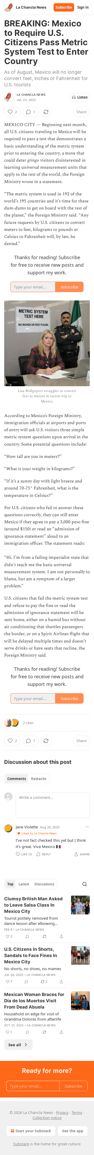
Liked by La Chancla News (39, 833)
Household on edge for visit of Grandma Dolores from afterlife (32, 1016)
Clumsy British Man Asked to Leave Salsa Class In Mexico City (33, 905)
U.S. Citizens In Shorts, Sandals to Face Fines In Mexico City (30, 955)
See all (14, 1044)
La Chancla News (31, 94)
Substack (21, 1143)
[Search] (84, 884)
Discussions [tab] (44, 884)
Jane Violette (27, 826)
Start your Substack (33, 1130)
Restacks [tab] (38, 778)
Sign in (83, 7)
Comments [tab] (16, 778)
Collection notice (47, 1117)
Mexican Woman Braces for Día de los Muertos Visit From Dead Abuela (34, 1001)
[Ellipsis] (87, 827)
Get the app (72, 1130)
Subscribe (64, 7)
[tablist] (26, 778)
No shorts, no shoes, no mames (32, 968)
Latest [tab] (24, 884)
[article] (47, 918)
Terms (77, 1112)
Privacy (62, 1112)
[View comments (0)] (27, 936)
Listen (82, 97)
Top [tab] (10, 884)
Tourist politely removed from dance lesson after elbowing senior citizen (31, 920)
